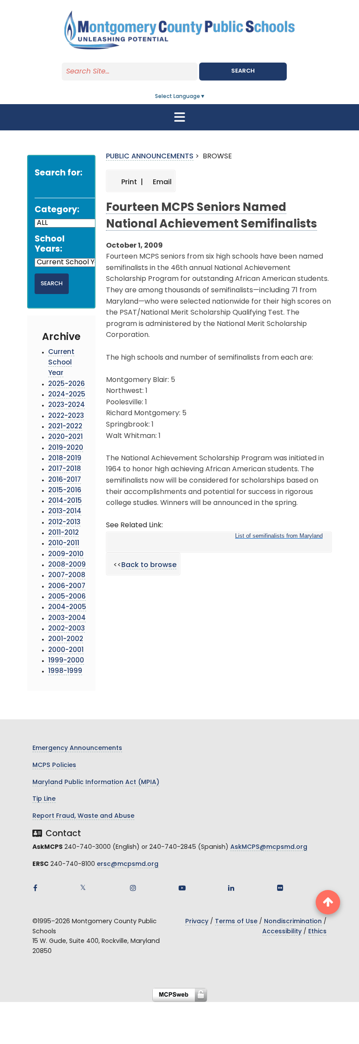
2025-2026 (66, 384)
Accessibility (282, 931)
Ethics (317, 931)
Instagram (133, 888)
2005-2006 (67, 597)
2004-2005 (67, 607)
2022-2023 (66, 416)
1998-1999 (65, 671)
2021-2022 (65, 427)
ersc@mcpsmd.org (127, 864)
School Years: (50, 244)
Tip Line (44, 799)
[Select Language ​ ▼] (205, 96)
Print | (131, 182)
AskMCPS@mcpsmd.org (268, 847)
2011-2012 (63, 533)
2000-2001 (66, 650)
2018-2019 (64, 458)
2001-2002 (65, 639)
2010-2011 (63, 543)
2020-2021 (65, 437)
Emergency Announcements (77, 748)
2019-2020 (65, 448)
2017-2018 (64, 469)
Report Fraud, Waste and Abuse (83, 816)
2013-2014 (64, 511)
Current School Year (61, 363)
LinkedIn (231, 888)
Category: (57, 210)
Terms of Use (236, 921)
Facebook (35, 888)
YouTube (182, 888)
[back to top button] (328, 902)
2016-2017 (64, 480)
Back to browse (148, 565)
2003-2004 (67, 618)
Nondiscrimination (293, 921)
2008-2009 (67, 565)
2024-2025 (66, 395)
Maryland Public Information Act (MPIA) (95, 782)
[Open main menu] (179, 117)
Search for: (58, 173)
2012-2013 (64, 522)
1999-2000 (66, 661)
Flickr (280, 888)
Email (161, 182)
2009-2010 (66, 554)
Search (243, 71)
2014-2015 (65, 501)
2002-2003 (66, 629)
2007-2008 (66, 575)
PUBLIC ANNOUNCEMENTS (150, 156)
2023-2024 (66, 405)
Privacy (196, 921)
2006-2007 (66, 586)
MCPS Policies (54, 765)
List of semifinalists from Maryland (279, 536)
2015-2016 (64, 490)
